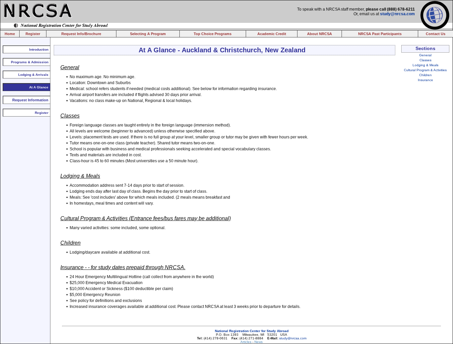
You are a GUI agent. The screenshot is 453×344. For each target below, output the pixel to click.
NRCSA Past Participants (380, 34)
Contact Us (435, 34)
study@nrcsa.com (397, 14)
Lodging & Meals (425, 65)
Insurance (425, 80)
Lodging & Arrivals (33, 74)
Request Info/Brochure (81, 34)
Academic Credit (271, 34)
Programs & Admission (29, 62)
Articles (246, 342)
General (425, 55)
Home (10, 34)
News (258, 342)
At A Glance (38, 87)
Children (425, 75)
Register (33, 34)
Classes (425, 60)
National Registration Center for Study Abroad (252, 331)
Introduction (38, 49)
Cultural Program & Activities (425, 70)
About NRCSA (319, 34)
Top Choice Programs (212, 34)
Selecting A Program (148, 34)
